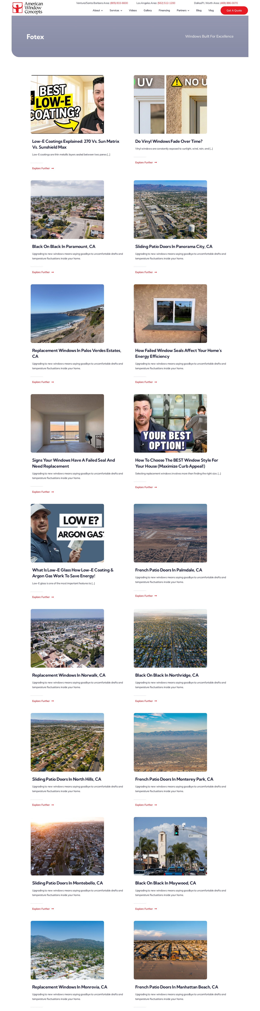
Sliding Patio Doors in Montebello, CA (67, 883)
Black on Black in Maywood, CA (165, 883)
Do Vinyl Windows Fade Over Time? (168, 141)
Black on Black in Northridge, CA (166, 675)
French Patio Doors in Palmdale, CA (168, 570)
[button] (43, 168)
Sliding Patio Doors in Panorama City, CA (173, 246)
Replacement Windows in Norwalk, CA (68, 675)
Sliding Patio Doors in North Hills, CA (66, 779)
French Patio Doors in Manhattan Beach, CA (176, 987)
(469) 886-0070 (229, 3)
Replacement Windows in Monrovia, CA (69, 987)
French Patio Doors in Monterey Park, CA (174, 779)
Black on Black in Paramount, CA (63, 246)
